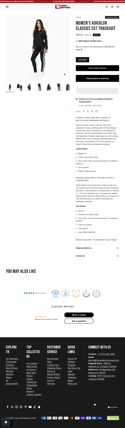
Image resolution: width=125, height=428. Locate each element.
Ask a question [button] (79, 321)
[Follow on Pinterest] (25, 407)
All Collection (12, 358)
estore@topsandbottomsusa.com (103, 360)
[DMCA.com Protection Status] (113, 418)
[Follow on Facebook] (7, 407)
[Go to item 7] (68, 88)
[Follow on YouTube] (30, 407)
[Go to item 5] (49, 88)
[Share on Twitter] (88, 111)
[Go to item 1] (10, 88)
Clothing (10, 365)
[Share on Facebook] (84, 111)
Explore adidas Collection (97, 68)
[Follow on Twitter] (12, 407)
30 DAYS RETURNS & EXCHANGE (61, 1)
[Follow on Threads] (21, 407)
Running (9, 371)
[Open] (6, 422)
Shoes (8, 377)
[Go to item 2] (19, 88)
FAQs (49, 362)
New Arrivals (12, 368)
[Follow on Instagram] (16, 407)
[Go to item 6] (58, 88)
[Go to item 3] (29, 88)
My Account (52, 358)
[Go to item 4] (39, 88)
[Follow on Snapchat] (39, 407)
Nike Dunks (31, 366)
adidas (78, 17)
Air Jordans (31, 363)
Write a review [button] (79, 315)
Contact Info (53, 365)
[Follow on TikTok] (34, 407)
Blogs (70, 380)
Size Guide (82, 60)
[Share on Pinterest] (92, 111)
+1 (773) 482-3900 (106, 354)
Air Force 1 (31, 369)
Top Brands (11, 362)
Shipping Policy (54, 368)
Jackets (9, 374)
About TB (72, 358)
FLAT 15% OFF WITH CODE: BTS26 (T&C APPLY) (107, 1)
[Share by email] (96, 111)
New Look (72, 383)
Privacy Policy (53, 377)
